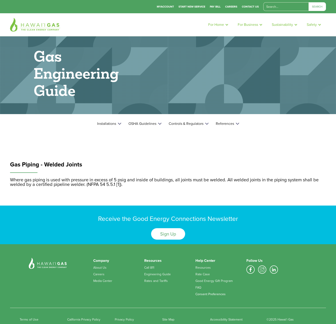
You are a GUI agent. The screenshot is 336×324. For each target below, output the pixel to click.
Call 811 (149, 268)
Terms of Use (29, 320)
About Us (100, 268)
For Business (248, 24)
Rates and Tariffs (156, 281)
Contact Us (250, 6)
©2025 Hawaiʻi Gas (280, 320)
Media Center (102, 281)
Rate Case (202, 274)
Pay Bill (215, 6)
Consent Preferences (210, 294)
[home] (107, 25)
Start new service (192, 6)
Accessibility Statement (226, 320)
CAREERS (231, 6)
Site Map (168, 320)
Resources (203, 268)
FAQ (198, 288)
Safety (312, 24)
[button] (218, 25)
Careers (98, 274)
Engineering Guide (157, 274)
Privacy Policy (124, 320)
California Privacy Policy (83, 320)
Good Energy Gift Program (214, 281)
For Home (216, 24)
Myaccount (165, 6)
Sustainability (282, 24)
